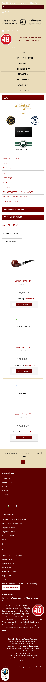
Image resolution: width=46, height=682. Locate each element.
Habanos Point (8, 536)
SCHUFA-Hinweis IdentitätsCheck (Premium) (19, 584)
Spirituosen (23, 90)
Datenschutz (7, 567)
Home (23, 52)
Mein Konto (34, 3)
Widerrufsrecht (8, 563)
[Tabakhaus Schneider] (23, 21)
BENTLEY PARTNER (10, 201)
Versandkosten (30, 299)
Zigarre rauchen (8, 527)
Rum (4, 544)
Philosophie (7, 482)
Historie (5, 486)
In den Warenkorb (24, 304)
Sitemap (13, 3)
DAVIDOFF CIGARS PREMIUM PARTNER (18, 192)
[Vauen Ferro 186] (23, 331)
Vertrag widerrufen (10, 587)
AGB (38, 453)
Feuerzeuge (23, 79)
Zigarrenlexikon (8, 532)
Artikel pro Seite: (9, 241)
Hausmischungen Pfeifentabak (14, 519)
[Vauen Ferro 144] (23, 264)
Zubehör (23, 84)
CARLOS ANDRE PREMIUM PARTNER (17, 197)
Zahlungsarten (8, 559)
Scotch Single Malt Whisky (12, 523)
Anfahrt (5, 495)
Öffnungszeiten (8, 478)
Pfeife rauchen (8, 540)
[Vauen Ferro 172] (23, 397)
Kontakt (5, 3)
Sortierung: (7, 233)
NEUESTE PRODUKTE (23, 58)
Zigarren (23, 74)
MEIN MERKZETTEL (11, 47)
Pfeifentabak (23, 68)
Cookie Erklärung (9, 571)
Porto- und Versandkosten (12, 555)
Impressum (23, 3)
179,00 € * (23, 292)
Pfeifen (23, 63)
